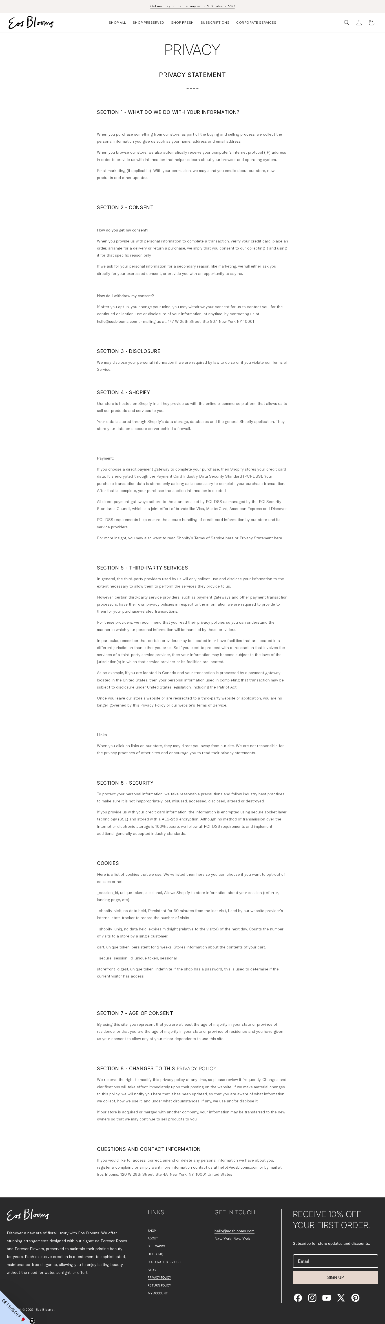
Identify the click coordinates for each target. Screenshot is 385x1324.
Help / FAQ (155, 1254)
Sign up (335, 1277)
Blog (152, 1270)
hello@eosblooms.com (234, 1231)
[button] (117, 22)
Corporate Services (164, 1262)
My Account (158, 1293)
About (153, 1238)
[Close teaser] (32, 1321)
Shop (152, 1230)
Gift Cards (156, 1246)
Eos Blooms (45, 1309)
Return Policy (159, 1285)
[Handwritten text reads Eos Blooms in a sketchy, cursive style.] (28, 1215)
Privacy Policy (159, 1277)
